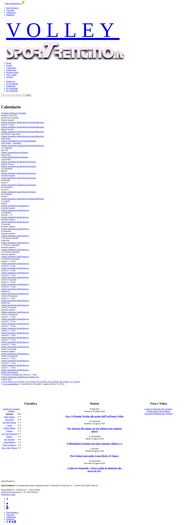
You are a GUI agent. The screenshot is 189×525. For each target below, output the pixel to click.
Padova (9, 437)
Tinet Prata (9, 420)
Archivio (9, 77)
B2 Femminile (12, 91)
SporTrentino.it (12, 8)
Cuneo (9, 425)
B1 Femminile (12, 88)
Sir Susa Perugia (9, 422)
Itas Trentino (9, 439)
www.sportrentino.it (11, 384)
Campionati (11, 68)
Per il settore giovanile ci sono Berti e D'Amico (94, 456)
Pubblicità (10, 15)
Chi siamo (10, 10)
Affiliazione (11, 12)
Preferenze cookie (8, 494)
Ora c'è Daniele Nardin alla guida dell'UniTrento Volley (94, 416)
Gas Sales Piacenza (9, 434)
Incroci (26, 122)
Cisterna (9, 431)
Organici (32, 122)
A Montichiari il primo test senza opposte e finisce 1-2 (94, 443)
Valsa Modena (9, 442)
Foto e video (11, 75)
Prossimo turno (12, 72)
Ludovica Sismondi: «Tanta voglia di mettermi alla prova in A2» (94, 469)
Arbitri (31, 377)
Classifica (19, 122)
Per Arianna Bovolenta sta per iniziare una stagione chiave (94, 430)
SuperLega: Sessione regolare (11, 410)
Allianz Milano (9, 428)
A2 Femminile (12, 84)
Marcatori (40, 122)
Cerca (36, 377)
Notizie (9, 65)
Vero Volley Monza (9, 448)
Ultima (4, 122)
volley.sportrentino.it (13, 3)
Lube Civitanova (9, 445)
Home (8, 63)
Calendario (11, 122)
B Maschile (10, 86)
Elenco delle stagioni (9, 372)
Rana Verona (9, 417)
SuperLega (10, 81)
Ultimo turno (11, 70)
